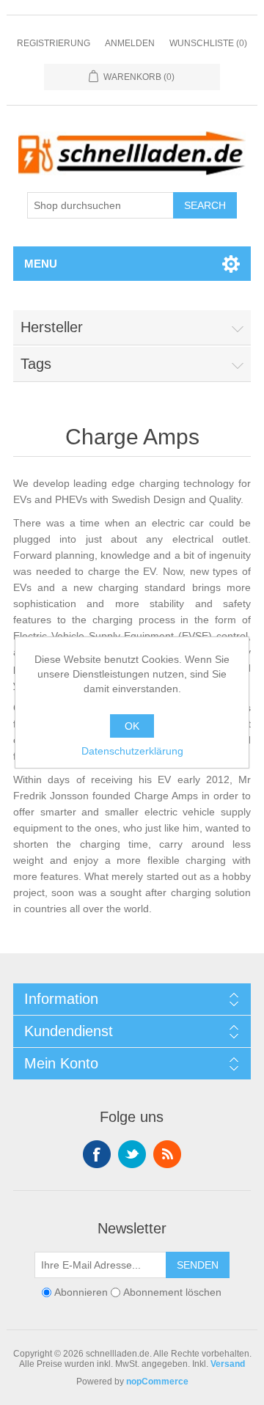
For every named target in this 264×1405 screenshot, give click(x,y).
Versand (227, 1364)
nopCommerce (157, 1381)
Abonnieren (81, 1292)
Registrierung (53, 43)
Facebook (97, 1154)
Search (205, 205)
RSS (167, 1154)
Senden (198, 1265)
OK (132, 726)
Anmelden (130, 43)
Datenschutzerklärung (132, 751)
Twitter (132, 1154)
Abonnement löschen (172, 1292)
